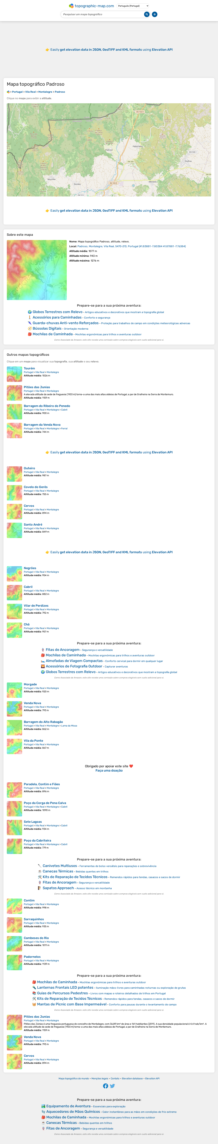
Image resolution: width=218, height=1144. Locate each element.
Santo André (33, 524)
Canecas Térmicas (58, 871)
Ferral (64, 428)
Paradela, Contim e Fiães (42, 784)
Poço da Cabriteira (37, 840)
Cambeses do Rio (36, 938)
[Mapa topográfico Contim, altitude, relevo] (14, 906)
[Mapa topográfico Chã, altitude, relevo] (14, 630)
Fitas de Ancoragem (63, 649)
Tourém (29, 368)
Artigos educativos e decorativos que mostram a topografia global (124, 312)
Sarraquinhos (34, 919)
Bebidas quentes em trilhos (92, 871)
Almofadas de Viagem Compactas (74, 661)
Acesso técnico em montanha (94, 888)
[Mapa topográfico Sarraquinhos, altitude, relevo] (14, 925)
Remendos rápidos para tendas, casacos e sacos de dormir (145, 877)
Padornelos (32, 957)
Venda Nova (32, 703)
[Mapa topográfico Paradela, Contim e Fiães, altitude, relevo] (14, 790)
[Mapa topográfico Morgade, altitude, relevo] (14, 690)
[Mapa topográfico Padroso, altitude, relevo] (37, 270)
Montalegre (53, 372)
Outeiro (29, 468)
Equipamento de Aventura (68, 1106)
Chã (26, 624)
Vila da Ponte (33, 741)
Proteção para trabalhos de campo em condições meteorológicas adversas (145, 323)
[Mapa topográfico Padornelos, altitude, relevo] (14, 962)
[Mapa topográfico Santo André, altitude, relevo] (14, 530)
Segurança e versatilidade (97, 650)
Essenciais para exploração (109, 1106)
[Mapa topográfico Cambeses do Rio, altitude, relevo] (14, 943)
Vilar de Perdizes (36, 606)
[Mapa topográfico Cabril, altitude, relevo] (14, 592)
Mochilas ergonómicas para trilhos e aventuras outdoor (108, 334)
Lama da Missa (69, 725)
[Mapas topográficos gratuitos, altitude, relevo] (8, 91)
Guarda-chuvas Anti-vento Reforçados (66, 323)
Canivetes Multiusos (60, 866)
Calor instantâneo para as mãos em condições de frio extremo (140, 1111)
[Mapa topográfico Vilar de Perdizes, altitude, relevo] (14, 611)
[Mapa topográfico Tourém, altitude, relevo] (14, 374)
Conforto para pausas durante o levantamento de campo (143, 1004)
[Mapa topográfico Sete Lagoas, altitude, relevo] (14, 827)
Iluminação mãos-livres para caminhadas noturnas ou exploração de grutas (141, 987)
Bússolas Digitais (47, 328)
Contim (29, 900)
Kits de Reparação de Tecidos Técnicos (75, 877)
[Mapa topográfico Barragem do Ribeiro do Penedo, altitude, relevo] (14, 411)
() (131, 246)
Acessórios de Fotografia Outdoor (74, 666)
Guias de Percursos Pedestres (62, 993)
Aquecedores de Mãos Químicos (73, 1111)
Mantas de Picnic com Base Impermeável (71, 1004)
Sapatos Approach (58, 888)
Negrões (30, 568)
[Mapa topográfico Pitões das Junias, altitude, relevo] (14, 393)
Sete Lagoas (33, 822)
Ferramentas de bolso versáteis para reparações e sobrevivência (118, 866)
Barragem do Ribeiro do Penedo (47, 406)
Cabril (64, 409)
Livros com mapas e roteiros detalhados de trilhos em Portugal (128, 993)
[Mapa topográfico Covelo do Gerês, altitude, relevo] (14, 492)
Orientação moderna (76, 328)
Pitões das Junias (37, 387)
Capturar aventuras (116, 666)
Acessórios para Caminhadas (57, 317)
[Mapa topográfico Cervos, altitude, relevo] (14, 511)
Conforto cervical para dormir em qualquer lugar (134, 661)
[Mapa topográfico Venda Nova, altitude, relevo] (14, 709)
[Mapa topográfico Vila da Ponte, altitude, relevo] (14, 746)
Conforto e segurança (97, 317)
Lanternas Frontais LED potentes (65, 987)
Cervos (29, 506)
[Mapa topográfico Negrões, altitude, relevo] (14, 574)
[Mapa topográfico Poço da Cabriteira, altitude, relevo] (14, 846)
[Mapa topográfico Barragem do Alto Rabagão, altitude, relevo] (14, 727)
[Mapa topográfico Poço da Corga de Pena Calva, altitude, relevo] (14, 808)
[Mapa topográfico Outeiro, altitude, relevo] (14, 474)
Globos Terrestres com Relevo (57, 312)
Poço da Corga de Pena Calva (45, 803)
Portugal (28, 372)
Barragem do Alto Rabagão (43, 722)
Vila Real (39, 372)
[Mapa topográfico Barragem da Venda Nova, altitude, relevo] (14, 430)
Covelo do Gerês (36, 487)
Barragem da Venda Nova (42, 425)
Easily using (111, 50)
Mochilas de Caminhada (53, 334)
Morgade (30, 684)
